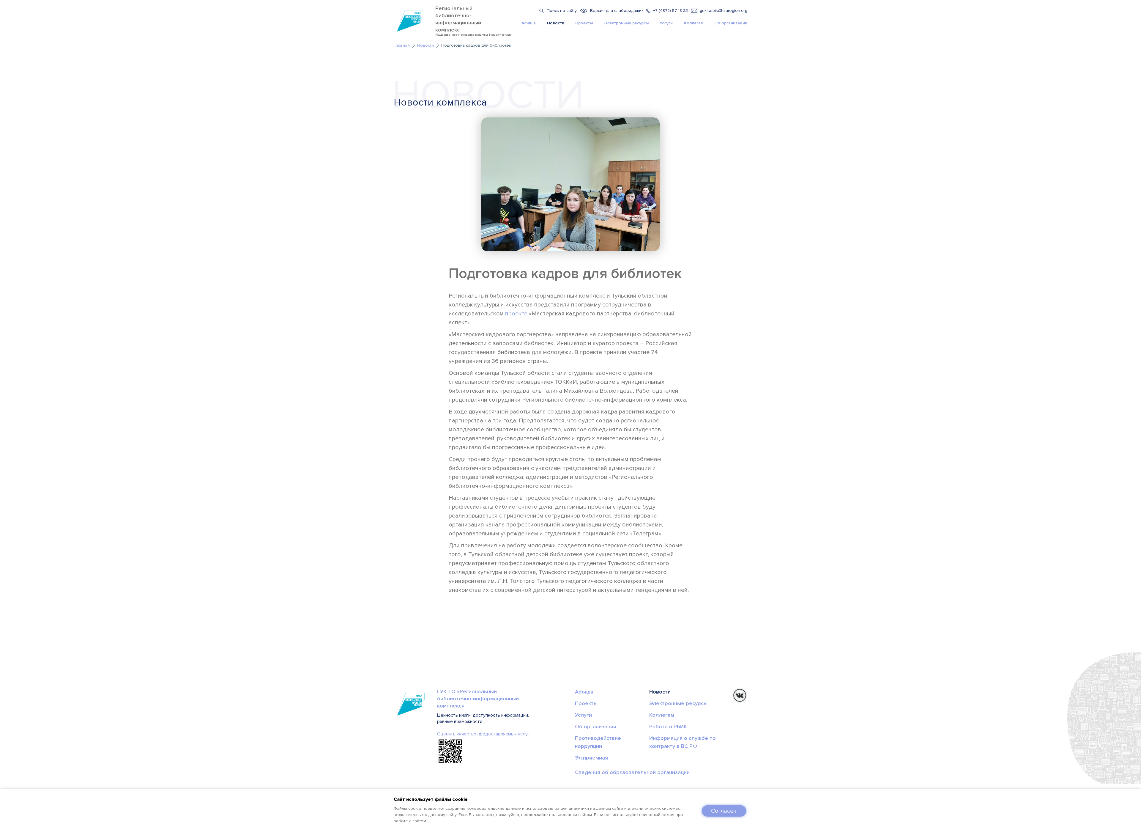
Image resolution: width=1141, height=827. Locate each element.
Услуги (666, 23)
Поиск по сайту (562, 10)
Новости (555, 23)
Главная (402, 45)
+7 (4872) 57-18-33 (670, 10)
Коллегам (693, 23)
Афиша (528, 23)
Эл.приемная (591, 757)
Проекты (584, 23)
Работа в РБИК (668, 726)
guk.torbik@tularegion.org (723, 10)
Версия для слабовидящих (617, 10)
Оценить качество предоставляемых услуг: (484, 734)
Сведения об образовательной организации (632, 772)
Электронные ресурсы (626, 23)
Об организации (730, 23)
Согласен (724, 811)
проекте (516, 313)
